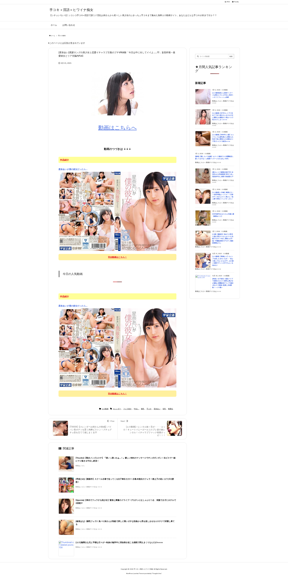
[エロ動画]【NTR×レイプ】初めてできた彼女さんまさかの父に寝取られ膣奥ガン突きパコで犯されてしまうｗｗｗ (222, 116)
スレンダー (117, 409)
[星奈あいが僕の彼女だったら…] (117, 211)
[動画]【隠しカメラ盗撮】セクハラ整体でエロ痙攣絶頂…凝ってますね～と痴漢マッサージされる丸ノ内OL (214, 157)
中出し (136, 409)
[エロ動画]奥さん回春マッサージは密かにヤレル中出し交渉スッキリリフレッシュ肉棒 (222, 95)
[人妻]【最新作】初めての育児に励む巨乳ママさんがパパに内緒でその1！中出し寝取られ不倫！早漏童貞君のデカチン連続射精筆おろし (222, 238)
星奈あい (157, 409)
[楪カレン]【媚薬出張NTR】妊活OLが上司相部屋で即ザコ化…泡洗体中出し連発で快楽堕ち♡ (223, 174)
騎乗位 (170, 409)
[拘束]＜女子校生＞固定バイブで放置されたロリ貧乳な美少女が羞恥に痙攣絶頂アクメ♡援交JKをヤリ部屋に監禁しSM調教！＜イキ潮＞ (222, 283)
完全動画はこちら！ (117, 257)
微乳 (142, 409)
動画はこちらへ (117, 127)
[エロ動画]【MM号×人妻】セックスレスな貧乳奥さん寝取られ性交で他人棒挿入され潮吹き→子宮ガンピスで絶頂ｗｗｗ (223, 138)
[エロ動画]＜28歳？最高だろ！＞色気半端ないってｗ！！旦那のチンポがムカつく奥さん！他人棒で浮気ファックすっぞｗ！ (223, 195)
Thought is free (156, 573)
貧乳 (164, 409)
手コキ (149, 409)
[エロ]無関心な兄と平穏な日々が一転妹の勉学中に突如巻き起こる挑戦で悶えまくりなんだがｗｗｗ (119, 542)
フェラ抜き (127, 409)
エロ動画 (63, 35)
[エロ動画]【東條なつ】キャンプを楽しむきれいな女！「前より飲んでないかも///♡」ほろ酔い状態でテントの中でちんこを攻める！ (223, 260)
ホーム (53, 35)
